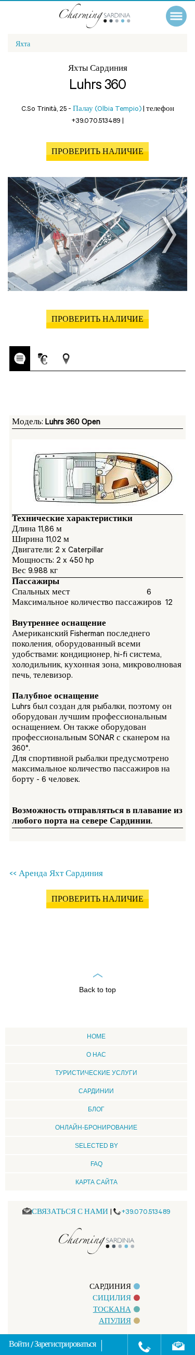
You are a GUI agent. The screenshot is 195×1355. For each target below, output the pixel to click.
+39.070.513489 (146, 1213)
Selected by (96, 1145)
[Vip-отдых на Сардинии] (105, 16)
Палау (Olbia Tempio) (107, 109)
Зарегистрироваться (65, 1345)
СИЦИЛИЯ (112, 1299)
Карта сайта (96, 1182)
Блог (96, 1109)
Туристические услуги (96, 1073)
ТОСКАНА (112, 1310)
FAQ (96, 1164)
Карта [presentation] (66, 359)
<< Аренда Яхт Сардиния (56, 874)
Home (96, 1036)
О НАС (96, 1054)
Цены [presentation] (42, 359)
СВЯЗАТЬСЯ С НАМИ (70, 1213)
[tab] (19, 358)
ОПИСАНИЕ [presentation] (20, 358)
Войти (20, 1345)
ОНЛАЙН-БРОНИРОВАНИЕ (96, 1127)
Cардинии (96, 1091)
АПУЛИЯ (115, 1322)
